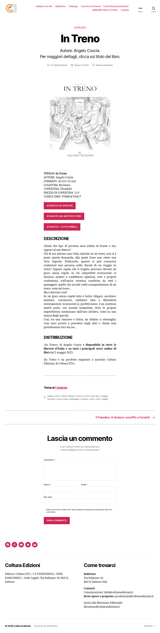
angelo (50, 396)
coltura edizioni (68, 396)
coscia (79, 396)
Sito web (48, 497)
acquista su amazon (59, 205)
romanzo (84, 399)
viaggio (104, 399)
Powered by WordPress (46, 626)
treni (98, 399)
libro (98, 396)
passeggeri (74, 399)
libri (93, 396)
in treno (86, 396)
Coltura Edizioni (60, 65)
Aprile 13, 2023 (81, 65)
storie (92, 399)
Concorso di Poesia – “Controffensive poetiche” (105, 6)
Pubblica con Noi (44, 6)
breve (57, 396)
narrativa (51, 399)
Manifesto (60, 6)
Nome (47, 485)
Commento (49, 460)
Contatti (125, 10)
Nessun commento (104, 65)
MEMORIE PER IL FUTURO (105, 10)
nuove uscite (62, 399)
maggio (104, 396)
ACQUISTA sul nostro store (64, 216)
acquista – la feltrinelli (62, 227)
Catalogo (73, 6)
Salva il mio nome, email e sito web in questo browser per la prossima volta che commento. (79, 510)
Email (84, 485)
